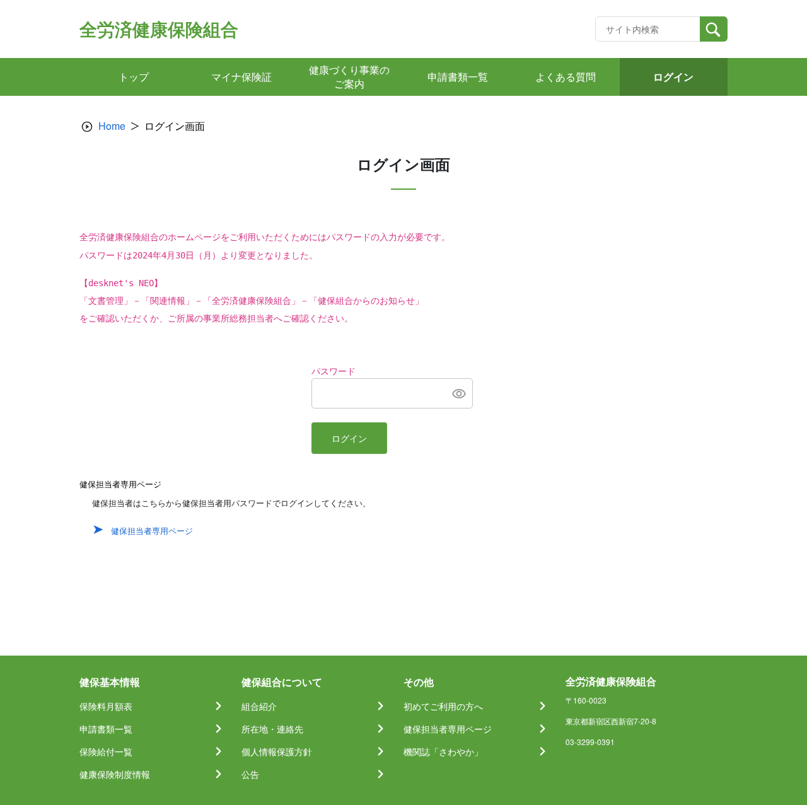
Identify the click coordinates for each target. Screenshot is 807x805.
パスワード (333, 371)
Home (111, 126)
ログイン (349, 439)
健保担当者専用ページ (152, 530)
